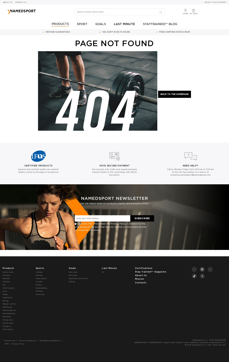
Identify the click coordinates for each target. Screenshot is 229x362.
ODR (6, 344)
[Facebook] (194, 269)
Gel (4, 285)
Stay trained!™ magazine (150, 272)
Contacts (141, 282)
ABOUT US (7, 2)
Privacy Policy (118, 224)
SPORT (82, 24)
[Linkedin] (210, 269)
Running (39, 275)
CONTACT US (20, 2)
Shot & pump (8, 288)
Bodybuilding (41, 288)
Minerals (6, 278)
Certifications (144, 268)
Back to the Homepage (174, 94)
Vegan (5, 294)
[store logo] (35, 12)
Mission (139, 279)
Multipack (7, 317)
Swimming (40, 294)
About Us (141, 275)
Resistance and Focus (78, 278)
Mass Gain (73, 272)
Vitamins (6, 282)
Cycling (39, 272)
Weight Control (9, 304)
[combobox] (120, 11)
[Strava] (202, 276)
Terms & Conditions (27, 341)
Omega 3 (7, 326)
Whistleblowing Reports (49, 341)
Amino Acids (8, 272)
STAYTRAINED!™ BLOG (160, 24)
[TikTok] (194, 276)
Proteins (6, 275)
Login (185, 13)
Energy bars (8, 320)
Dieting (72, 282)
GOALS (100, 24)
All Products (8, 329)
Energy (6, 301)
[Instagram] (202, 269)
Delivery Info (9, 341)
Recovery (73, 275)
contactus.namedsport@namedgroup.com (190, 175)
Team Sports (41, 278)
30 (103, 272)
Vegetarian (7, 297)
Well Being (7, 307)
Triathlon (39, 291)
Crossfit (39, 282)
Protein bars (8, 323)
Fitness (39, 285)
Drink (5, 291)
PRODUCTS (60, 24)
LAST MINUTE (124, 24)
